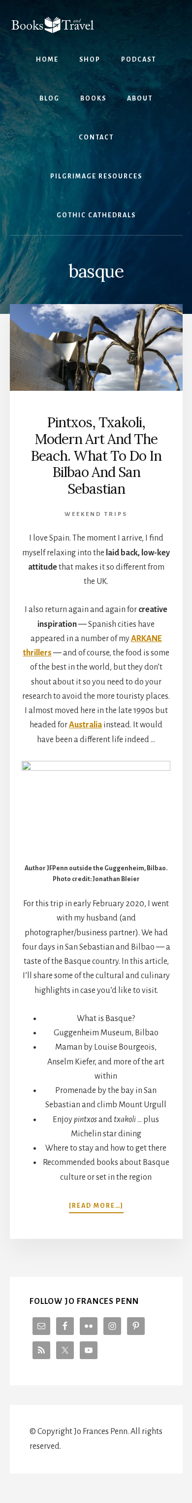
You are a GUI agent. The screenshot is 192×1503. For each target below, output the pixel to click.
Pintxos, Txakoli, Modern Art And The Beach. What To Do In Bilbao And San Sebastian (96, 455)
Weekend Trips (96, 514)
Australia (85, 724)
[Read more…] (96, 1206)
